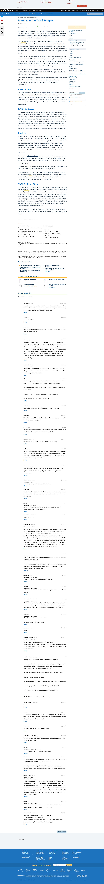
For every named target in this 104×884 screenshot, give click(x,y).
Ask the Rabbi (75, 10)
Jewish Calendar (52, 853)
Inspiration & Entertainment (45, 14)
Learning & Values (17, 14)
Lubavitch (41, 875)
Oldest (31, 296)
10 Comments (34, 286)
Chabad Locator (75, 857)
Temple (49, 33)
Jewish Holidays (65, 852)
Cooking (62, 870)
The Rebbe (74, 853)
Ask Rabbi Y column (31, 252)
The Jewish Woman (40, 853)
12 (42, 205)
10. (44, 233)
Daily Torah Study (52, 854)
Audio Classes (48, 870)
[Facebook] (78, 876)
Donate (92, 10)
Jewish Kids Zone (39, 857)
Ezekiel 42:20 (50, 226)
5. (18, 236)
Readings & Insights (33, 17)
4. (18, 234)
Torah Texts (69, 870)
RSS (50, 859)
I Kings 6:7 (47, 229)
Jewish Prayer (65, 858)
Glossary (50, 858)
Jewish (59, 876)
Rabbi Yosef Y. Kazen (43, 876)
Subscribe (51, 856)
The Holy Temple (22, 17)
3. (18, 231)
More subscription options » (75, 97)
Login (63, 10)
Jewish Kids (83, 870)
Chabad (38, 875)
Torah (52, 876)
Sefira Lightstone (24, 27)
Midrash (33, 69)
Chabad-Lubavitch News (77, 856)
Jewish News (38, 854)
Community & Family (30, 14)
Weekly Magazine (25, 857)
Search (50, 857)
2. (18, 227)
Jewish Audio (64, 859)
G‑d (39, 42)
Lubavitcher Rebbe (32, 156)
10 (24, 176)
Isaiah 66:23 (47, 235)
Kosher (63, 856)
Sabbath (33, 190)
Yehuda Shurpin (22, 23)
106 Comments (52, 287)
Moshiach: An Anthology (30, 279)
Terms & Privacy (77, 880)
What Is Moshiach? (29, 284)
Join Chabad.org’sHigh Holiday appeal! (46, 1)
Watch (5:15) (26, 286)
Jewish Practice (6, 14)
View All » (47, 271)
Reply (25, 312)
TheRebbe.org (39, 860)
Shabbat (63, 854)
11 (34, 191)
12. (44, 237)
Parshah (63, 857)
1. (18, 225)
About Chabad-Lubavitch (77, 852)
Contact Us (84, 880)
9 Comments (51, 281)
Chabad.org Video (39, 852)
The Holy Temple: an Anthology (56, 279)
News (55, 870)
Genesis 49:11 (57, 233)
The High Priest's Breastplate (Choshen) (30, 265)
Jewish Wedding (65, 853)
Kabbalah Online (39, 858)
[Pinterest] (83, 876)
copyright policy (37, 257)
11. (44, 235)
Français (71, 103)
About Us (70, 880)
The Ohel (74, 854)
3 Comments (26, 281)
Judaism (55, 876)
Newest (28, 296)
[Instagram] (86, 876)
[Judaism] (7, 10)
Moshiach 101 (39, 856)
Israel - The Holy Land (40, 859)
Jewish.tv (34, 870)
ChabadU (41, 870)
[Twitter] (80, 876)
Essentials (77, 27)
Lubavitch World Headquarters (63, 875)
